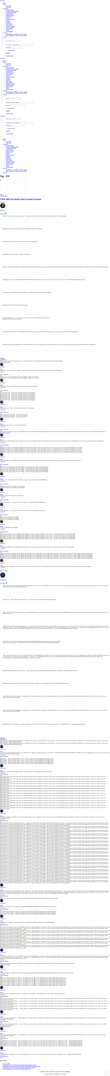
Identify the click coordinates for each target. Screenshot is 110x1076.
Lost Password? (9, 55)
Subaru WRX (9, 28)
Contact (5, 36)
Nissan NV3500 (10, 27)
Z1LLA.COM (6, 1063)
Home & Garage (10, 15)
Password (8, 47)
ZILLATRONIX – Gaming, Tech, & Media (16, 35)
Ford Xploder (9, 24)
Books (7, 30)
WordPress (67, 1071)
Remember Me (11, 50)
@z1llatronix (3, 583)
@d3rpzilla (2, 213)
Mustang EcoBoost (10, 26)
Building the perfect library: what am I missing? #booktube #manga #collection (21, 1066)
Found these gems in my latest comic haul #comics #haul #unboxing (19, 1067)
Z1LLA (56, 1071)
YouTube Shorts (10, 10)
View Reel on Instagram (5, 362)
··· (3, 38)
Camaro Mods (9, 14)
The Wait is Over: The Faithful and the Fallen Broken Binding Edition (19, 1065)
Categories (5, 8)
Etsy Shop (8, 6)
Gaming (8, 20)
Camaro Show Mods (11, 12)
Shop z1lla (8, 7)
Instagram (2, 358)
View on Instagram (4, 374)
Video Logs (9, 23)
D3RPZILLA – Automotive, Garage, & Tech (16, 34)
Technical (8, 22)
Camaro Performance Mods (12, 11)
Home (4, 3)
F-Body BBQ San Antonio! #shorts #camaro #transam (20, 199)
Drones (7, 18)
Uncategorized (9, 31)
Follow (1, 369)
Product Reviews (10, 19)
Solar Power (9, 16)
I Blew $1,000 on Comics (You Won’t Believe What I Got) (17, 1069)
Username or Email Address (12, 45)
